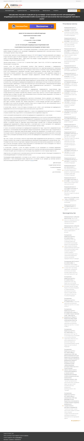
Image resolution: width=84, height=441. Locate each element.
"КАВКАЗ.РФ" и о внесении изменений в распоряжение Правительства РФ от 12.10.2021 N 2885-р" (71, 317)
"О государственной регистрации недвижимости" (71, 68)
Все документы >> (75, 420)
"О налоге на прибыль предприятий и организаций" (71, 200)
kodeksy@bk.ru (18, 437)
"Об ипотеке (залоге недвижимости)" (71, 127)
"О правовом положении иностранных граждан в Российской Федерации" (71, 102)
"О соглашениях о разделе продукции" (71, 119)
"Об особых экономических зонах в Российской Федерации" (71, 152)
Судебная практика (22, 10)
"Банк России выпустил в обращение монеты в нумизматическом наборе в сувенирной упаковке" (71, 220)
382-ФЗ (40, 55)
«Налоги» (26, 435)
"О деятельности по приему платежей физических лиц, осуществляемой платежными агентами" (71, 42)
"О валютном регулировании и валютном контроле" (71, 93)
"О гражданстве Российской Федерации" (70, 160)
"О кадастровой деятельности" (71, 112)
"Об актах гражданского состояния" (71, 76)
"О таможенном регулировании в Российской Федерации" (71, 84)
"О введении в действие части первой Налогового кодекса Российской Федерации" (71, 190)
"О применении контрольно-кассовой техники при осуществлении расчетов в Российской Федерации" (71, 31)
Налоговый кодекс (9, 10)
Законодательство (34, 10)
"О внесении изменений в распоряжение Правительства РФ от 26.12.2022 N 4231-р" (71, 302)
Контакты (78, 1)
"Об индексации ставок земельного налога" (71, 207)
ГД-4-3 (32, 160)
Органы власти (46, 10)
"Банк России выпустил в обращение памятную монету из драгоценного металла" (71, 229)
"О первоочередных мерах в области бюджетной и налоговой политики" (71, 181)
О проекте (55, 10)
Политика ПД (18, 439)
